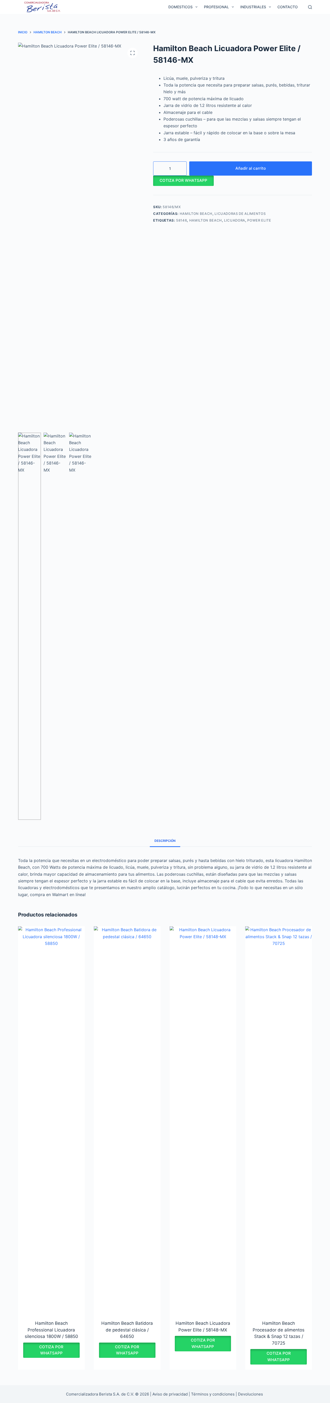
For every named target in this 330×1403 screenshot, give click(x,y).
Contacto (287, 7)
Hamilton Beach (196, 213)
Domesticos (180, 7)
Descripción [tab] (165, 841)
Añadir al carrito (250, 168)
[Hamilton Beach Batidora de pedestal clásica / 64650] (127, 1120)
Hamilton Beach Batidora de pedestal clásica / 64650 (127, 1330)
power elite (259, 220)
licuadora (234, 220)
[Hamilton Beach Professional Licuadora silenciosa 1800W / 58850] (51, 1120)
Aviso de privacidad (170, 1394)
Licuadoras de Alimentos (240, 213)
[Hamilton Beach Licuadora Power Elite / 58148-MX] (203, 1120)
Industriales (253, 7)
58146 (181, 220)
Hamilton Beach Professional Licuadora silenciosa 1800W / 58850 (51, 1330)
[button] (183, 180)
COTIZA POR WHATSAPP (183, 180)
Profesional (216, 7)
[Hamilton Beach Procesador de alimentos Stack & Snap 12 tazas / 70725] (278, 1120)
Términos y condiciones (213, 1394)
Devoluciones (250, 1394)
